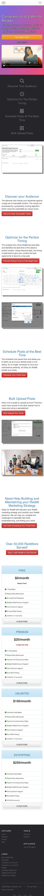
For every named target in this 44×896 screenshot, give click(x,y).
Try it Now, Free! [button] (22, 37)
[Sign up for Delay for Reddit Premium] (22, 445)
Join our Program (30, 847)
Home (4, 834)
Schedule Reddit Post (9, 870)
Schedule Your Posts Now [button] (14, 375)
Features (5, 837)
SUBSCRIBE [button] (22, 621)
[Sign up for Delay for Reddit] (22, 330)
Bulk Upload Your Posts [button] (13, 413)
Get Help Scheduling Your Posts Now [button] (19, 525)
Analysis (27, 837)
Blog (3, 842)
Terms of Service (8, 889)
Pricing (4, 839)
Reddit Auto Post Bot (9, 873)
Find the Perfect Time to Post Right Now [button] (20, 260)
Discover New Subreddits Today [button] (17, 213)
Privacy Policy (32, 886)
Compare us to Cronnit (9, 862)
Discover (27, 834)
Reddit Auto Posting (8, 875)
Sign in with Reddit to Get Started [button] (22, 552)
